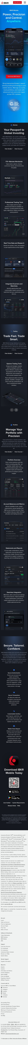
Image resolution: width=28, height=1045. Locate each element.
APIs (2, 941)
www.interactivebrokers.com (12, 1033)
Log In (2, 920)
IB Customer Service (6, 870)
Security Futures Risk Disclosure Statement (11, 892)
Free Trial (3, 927)
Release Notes (12, 805)
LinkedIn (4, 991)
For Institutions (4, 950)
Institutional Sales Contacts (7, 952)
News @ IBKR (4, 974)
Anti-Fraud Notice (5, 1004)
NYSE (8, 1024)
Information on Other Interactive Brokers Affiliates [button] (14, 1038)
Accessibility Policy (5, 1002)
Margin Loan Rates (17, 883)
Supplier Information (6, 961)
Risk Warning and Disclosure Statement (14, 899)
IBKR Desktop (4, 937)
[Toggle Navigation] (24, 2)
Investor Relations (5, 972)
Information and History (6, 970)
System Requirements (18, 803)
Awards (3, 967)
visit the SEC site (8, 904)
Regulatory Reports (5, 978)
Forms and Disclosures (6, 1012)
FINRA (12, 1024)
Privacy (2, 1013)
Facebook (5, 987)
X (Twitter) (4, 995)
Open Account (17, 2)
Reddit (4, 993)
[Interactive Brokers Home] (5, 2)
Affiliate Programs (5, 980)
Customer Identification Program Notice (10, 1006)
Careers (3, 969)
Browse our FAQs (5, 954)
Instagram (4, 989)
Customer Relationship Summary (9, 1008)
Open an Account (5, 922)
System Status (4, 955)
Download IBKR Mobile (14, 76)
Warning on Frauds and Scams (8, 1010)
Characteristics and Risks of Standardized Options (13, 864)
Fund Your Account (5, 946)
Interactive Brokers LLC (14, 1022)
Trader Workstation (5, 935)
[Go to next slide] (16, 410)
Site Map (3, 1015)
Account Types (4, 926)
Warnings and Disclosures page (8, 875)
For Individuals (4, 948)
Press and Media (5, 976)
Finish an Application (6, 924)
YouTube (4, 996)
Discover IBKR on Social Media (8, 985)
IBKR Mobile (4, 939)
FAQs (18, 805)
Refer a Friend (4, 929)
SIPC (16, 1024)
